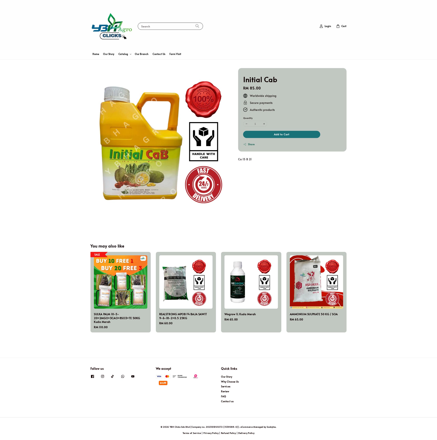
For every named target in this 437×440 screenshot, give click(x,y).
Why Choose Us (230, 381)
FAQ (223, 396)
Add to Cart (281, 134)
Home (96, 54)
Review (225, 391)
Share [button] (251, 144)
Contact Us (159, 54)
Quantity (247, 118)
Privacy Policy (211, 433)
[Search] (197, 26)
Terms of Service (192, 433)
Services (225, 386)
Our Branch (142, 54)
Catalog (123, 54)
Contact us (227, 401)
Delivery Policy (246, 433)
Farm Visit (175, 54)
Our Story (108, 54)
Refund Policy (228, 433)
